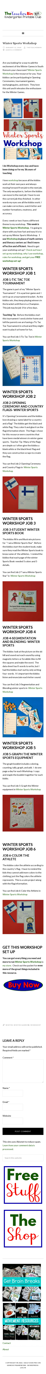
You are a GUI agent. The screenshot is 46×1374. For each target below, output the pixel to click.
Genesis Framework (16, 1365)
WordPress (32, 1365)
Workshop (12, 238)
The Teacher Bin (23, 15)
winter (9, 1025)
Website (7, 1115)
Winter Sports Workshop (16, 227)
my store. (8, 965)
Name (6, 1088)
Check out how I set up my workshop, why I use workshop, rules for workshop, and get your (23, 253)
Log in (23, 1368)
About (6, 1349)
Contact (7, 1343)
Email (6, 1102)
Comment (8, 1057)
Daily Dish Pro (31, 1363)
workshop (13, 180)
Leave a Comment (14, 50)
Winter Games (20, 1025)
